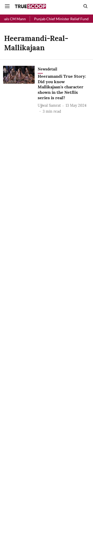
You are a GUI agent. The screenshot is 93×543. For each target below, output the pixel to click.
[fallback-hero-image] (20, 90)
